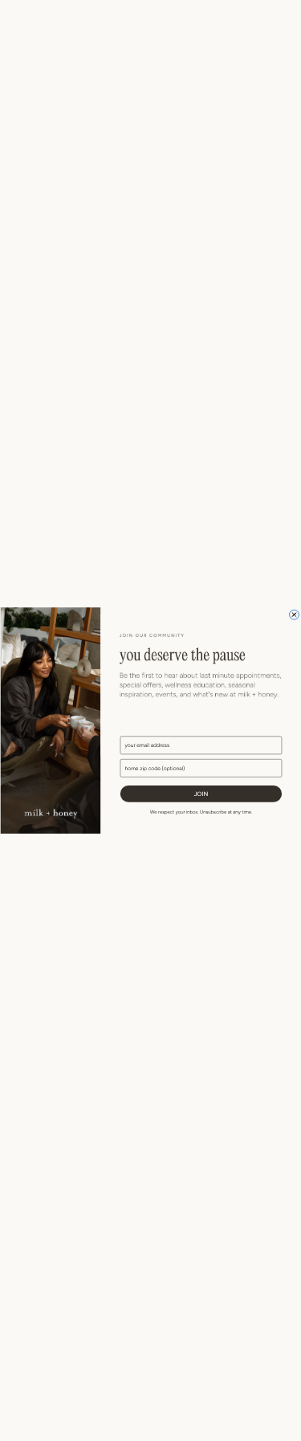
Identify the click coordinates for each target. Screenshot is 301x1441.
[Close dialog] (294, 614)
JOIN (200, 794)
